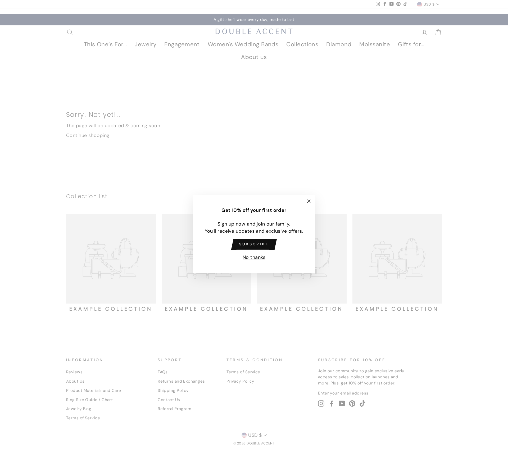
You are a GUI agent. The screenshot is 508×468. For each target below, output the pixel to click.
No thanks (254, 257)
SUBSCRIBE (254, 244)
